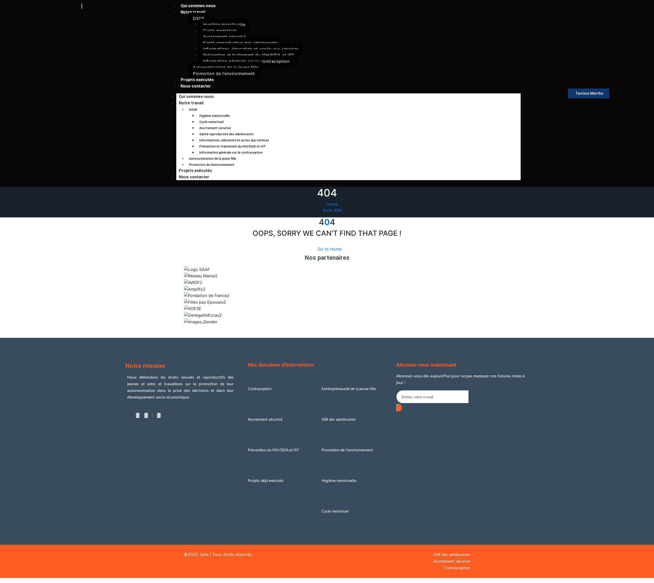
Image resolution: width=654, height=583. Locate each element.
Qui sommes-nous (196, 96)
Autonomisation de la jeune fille (226, 67)
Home (332, 204)
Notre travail (193, 12)
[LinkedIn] (152, 415)
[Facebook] (137, 415)
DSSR (198, 18)
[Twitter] (146, 415)
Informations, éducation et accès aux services (251, 49)
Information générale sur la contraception (246, 61)
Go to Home (330, 249)
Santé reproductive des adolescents (240, 42)
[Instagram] (159, 415)
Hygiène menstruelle (224, 24)
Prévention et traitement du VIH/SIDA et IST (248, 55)
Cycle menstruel (220, 30)
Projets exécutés (195, 170)
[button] (327, 328)
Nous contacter (196, 86)
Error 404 (332, 210)
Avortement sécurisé (224, 36)
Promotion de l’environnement (224, 73)
